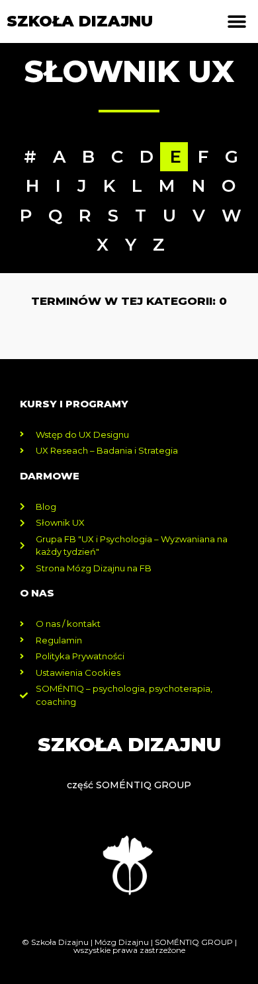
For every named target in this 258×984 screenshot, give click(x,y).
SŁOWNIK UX (129, 71)
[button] (236, 21)
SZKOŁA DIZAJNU (80, 21)
